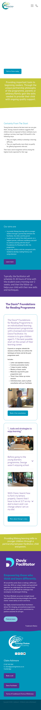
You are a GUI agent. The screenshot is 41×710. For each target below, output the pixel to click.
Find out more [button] (10, 619)
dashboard (16, 702)
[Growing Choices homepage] (16, 5)
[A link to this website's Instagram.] (19, 654)
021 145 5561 (9, 664)
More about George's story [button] (18, 519)
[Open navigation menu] (32, 5)
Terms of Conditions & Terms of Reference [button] (20, 694)
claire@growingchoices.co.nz (14, 666)
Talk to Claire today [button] (12, 71)
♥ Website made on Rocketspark (28, 702)
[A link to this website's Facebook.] (16, 654)
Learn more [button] (10, 262)
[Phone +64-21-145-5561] (36, 5)
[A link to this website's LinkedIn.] (21, 654)
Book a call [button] (9, 676)
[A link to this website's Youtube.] (24, 654)
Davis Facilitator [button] (11, 685)
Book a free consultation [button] (18, 413)
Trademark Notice (31, 626)
